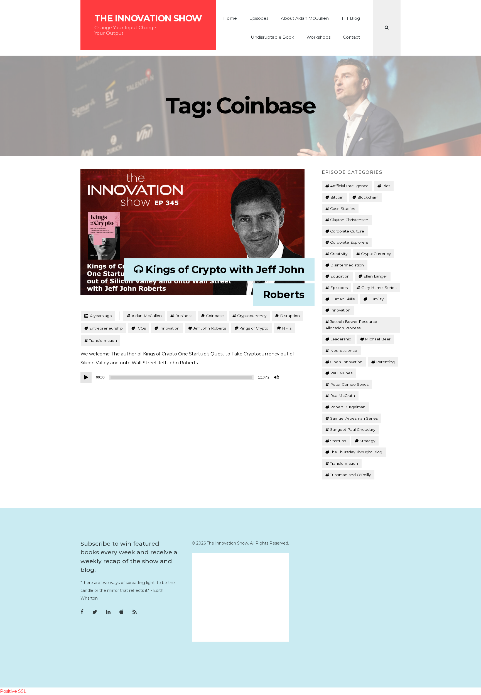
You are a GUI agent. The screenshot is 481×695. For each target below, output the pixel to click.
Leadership (340, 339)
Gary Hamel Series (378, 287)
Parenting (385, 362)
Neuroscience (343, 350)
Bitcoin (336, 197)
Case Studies (342, 208)
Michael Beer (378, 339)
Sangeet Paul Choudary (352, 429)
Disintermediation (347, 265)
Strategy (367, 441)
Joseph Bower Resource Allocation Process (351, 324)
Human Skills (342, 299)
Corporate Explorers (349, 242)
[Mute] (277, 377)
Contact (351, 37)
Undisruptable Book (272, 37)
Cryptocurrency (251, 315)
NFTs (286, 328)
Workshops (318, 37)
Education (340, 276)
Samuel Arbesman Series (354, 418)
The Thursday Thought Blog (356, 452)
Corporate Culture (347, 231)
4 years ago (98, 315)
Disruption (290, 315)
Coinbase (215, 315)
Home (230, 18)
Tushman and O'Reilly (350, 475)
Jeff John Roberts (209, 328)
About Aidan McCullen (305, 18)
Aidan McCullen (147, 315)
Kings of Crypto (253, 328)
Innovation (169, 328)
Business (183, 315)
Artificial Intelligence (349, 186)
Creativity (338, 253)
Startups (338, 441)
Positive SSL (13, 691)
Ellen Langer (375, 276)
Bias (386, 186)
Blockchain (367, 197)
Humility (376, 299)
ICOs (141, 328)
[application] (180, 377)
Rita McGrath (342, 395)
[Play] (86, 377)
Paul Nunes (341, 373)
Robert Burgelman (347, 407)
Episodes (258, 18)
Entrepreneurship (106, 328)
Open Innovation (346, 362)
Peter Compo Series (349, 384)
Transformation (103, 340)
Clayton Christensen (349, 219)
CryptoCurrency (376, 253)
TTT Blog (350, 18)
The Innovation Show (148, 18)
